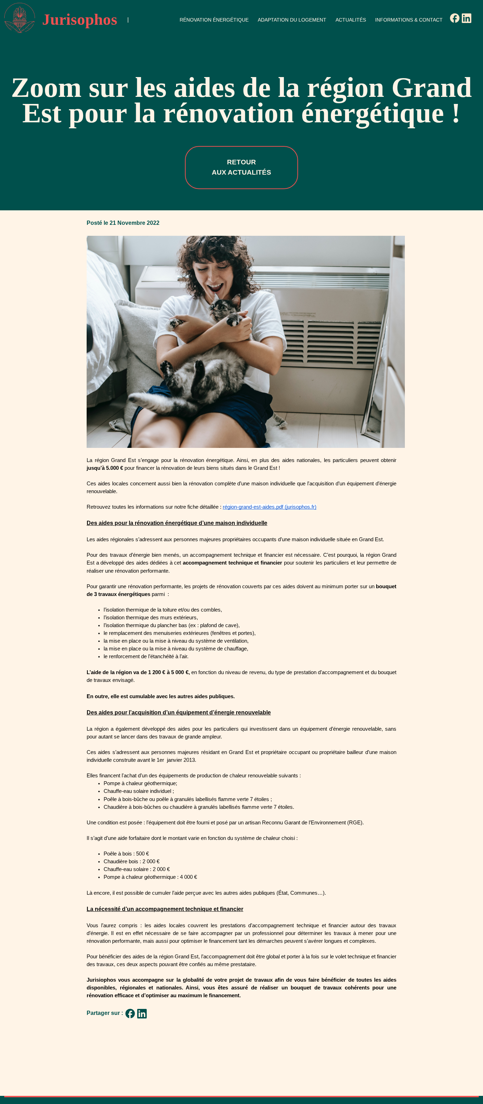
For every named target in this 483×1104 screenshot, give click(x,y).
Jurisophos (79, 19)
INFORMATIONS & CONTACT (409, 20)
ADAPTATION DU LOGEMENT (292, 20)
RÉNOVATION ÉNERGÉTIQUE (214, 20)
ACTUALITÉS (351, 20)
